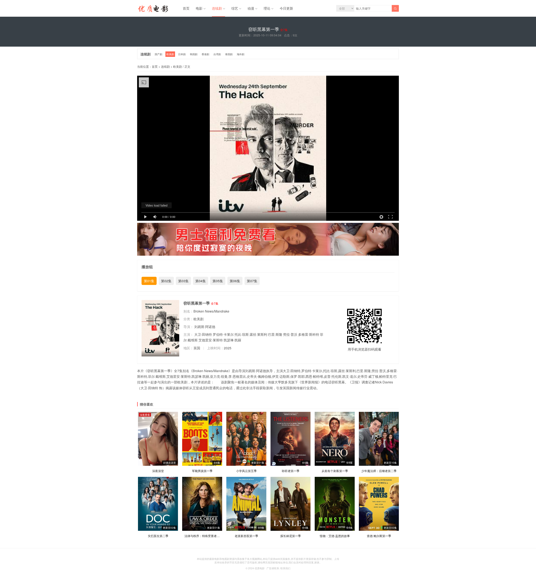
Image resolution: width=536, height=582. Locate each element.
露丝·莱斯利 (258, 334)
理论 (267, 8)
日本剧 (182, 54)
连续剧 (217, 8)
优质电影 (260, 568)
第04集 (200, 280)
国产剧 (158, 54)
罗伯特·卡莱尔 (223, 334)
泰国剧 (229, 54)
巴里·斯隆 (275, 334)
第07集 (252, 280)
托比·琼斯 (241, 334)
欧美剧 (170, 54)
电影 (199, 8)
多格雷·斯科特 (308, 334)
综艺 (234, 8)
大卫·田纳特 (203, 334)
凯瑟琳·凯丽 (232, 340)
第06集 (235, 280)
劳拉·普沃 (290, 334)
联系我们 (285, 568)
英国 (196, 348)
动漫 (250, 8)
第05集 (218, 280)
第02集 (166, 280)
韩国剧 (193, 54)
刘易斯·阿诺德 (204, 326)
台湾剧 (217, 54)
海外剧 (240, 54)
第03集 (183, 280)
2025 (227, 348)
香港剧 (205, 54)
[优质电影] (152, 9)
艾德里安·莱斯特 (210, 340)
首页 (186, 8)
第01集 (149, 280)
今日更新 (286, 8)
